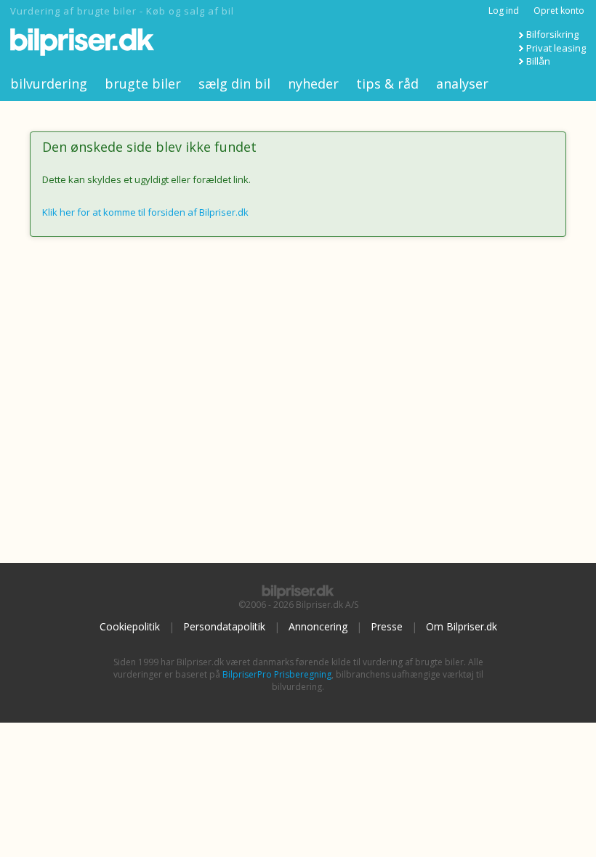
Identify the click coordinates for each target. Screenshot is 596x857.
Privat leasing (556, 47)
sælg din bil (234, 83)
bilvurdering (48, 83)
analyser (462, 83)
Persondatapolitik (224, 626)
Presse (387, 626)
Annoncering (318, 626)
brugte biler (143, 83)
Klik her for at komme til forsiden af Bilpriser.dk (145, 212)
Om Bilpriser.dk (461, 626)
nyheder (313, 83)
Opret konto (558, 10)
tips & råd (387, 83)
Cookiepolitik (130, 626)
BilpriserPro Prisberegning (276, 674)
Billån (538, 61)
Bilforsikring (552, 34)
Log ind (503, 10)
